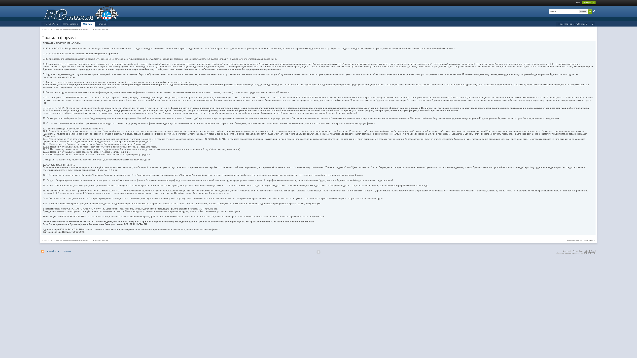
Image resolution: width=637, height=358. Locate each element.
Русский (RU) (53, 251)
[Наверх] (318, 252)
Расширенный (594, 11)
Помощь (67, 251)
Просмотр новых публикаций (573, 24)
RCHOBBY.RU (51, 24)
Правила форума (574, 240)
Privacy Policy (589, 240)
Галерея (102, 24)
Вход (578, 3)
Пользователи (70, 24)
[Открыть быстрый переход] (592, 24)
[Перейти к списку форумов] (80, 13)
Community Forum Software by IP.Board (579, 251)
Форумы (87, 24)
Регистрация (588, 3)
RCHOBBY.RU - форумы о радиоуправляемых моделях (65, 240)
